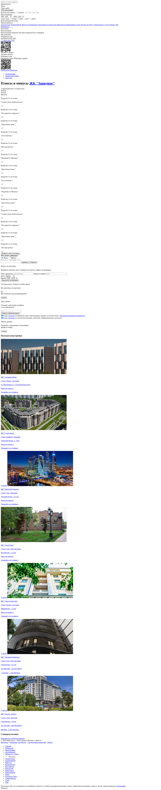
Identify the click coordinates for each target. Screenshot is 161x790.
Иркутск (25, 25)
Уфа (116, 25)
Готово (4, 297)
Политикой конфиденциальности (72, 316)
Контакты (4, 742)
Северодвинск (98, 25)
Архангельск (6, 25)
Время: (3, 278)
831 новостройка (7, 10)
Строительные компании (36, 742)
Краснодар (53, 25)
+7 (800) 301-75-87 (8, 41)
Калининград (34, 25)
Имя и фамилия (6, 274)
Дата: (3, 276)
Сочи (106, 25)
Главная (8, 746)
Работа (50, 742)
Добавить (25, 262)
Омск (78, 25)
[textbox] (9, 2)
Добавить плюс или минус (10, 253)
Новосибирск (71, 25)
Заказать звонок (7, 54)
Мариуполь (61, 25)
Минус (13, 258)
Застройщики (10, 752)
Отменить (33, 262)
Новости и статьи (11, 754)
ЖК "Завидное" (42, 83)
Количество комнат (8, 13)
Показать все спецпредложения (12, 738)
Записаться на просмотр (10, 280)
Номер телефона (40, 274)
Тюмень (112, 25)
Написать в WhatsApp (9, 70)
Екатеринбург (16, 25)
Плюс (5, 258)
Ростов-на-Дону (87, 25)
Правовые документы (18, 742)
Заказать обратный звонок (10, 313)
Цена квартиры (6, 14)
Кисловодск (43, 25)
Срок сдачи (5, 19)
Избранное (5, 27)
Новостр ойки (10, 750)
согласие (11, 316)
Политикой (121, 786)
